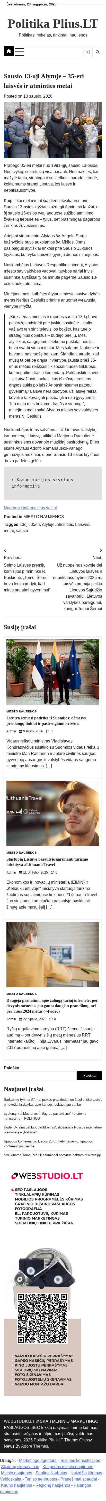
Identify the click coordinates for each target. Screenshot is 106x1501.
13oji (24, 524)
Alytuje (48, 524)
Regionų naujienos (53, 1485)
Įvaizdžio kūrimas (86, 1473)
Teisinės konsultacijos (80, 1460)
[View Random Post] (87, 52)
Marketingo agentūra (38, 1460)
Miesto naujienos (16, 1473)
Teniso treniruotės (41, 1479)
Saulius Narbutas (51, 1473)
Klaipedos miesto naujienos (67, 1466)
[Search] (97, 52)
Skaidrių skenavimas (20, 1466)
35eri (35, 524)
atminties (65, 524)
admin (11, 731)
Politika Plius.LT (53, 23)
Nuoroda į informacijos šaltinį (30, 508)
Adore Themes (34, 1446)
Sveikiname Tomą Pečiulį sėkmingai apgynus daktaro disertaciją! (52, 1155)
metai (9, 530)
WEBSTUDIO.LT (19, 1421)
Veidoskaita (10, 1479)
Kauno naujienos (16, 1485)
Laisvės (82, 524)
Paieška (11, 1068)
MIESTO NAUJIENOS (43, 516)
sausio (22, 530)
